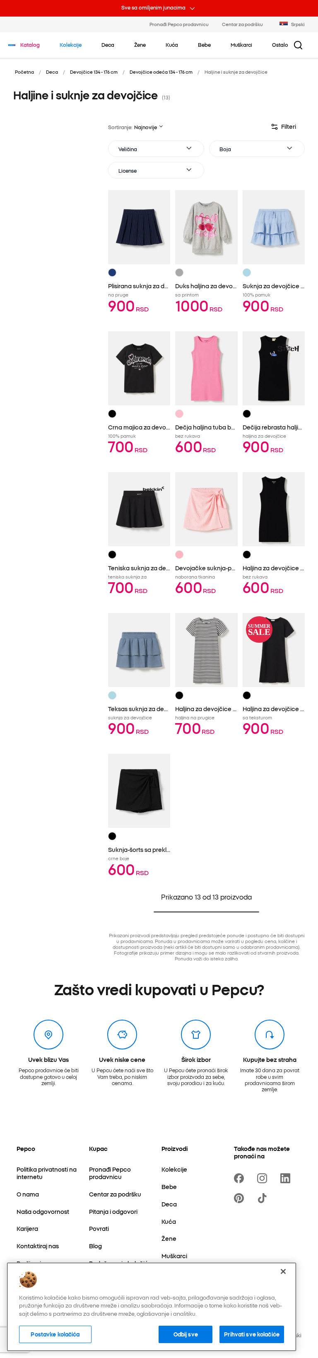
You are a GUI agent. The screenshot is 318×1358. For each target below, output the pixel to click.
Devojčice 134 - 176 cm (94, 71)
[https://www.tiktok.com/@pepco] (263, 1198)
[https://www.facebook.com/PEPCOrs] (240, 1178)
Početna (24, 71)
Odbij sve (185, 1334)
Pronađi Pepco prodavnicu (179, 24)
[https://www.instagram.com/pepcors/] (263, 1178)
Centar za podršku (242, 24)
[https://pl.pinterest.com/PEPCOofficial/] (240, 1198)
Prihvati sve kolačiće (251, 1334)
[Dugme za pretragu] (298, 45)
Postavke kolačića (55, 1334)
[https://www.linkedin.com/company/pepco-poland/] (287, 1178)
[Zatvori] (283, 1271)
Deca (52, 71)
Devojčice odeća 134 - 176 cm (161, 71)
